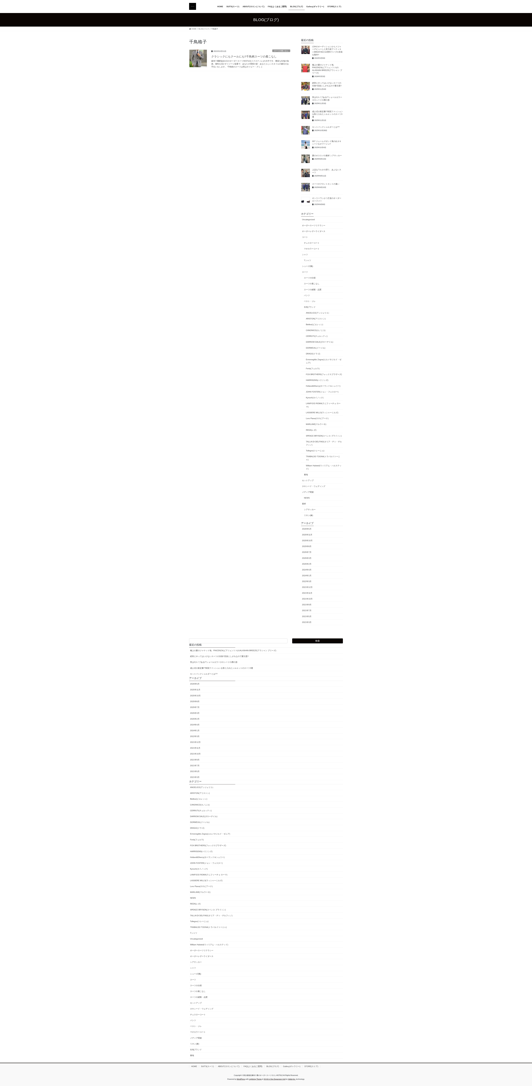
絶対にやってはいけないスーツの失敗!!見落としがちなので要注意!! (219, 656)
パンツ (307, 295)
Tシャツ (307, 260)
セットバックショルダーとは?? (326, 127)
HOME (194, 1066)
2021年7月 (306, 610)
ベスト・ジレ (310, 301)
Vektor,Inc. (292, 1079)
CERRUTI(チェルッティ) (317, 336)
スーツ (305, 272)
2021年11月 (307, 593)
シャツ (305, 254)
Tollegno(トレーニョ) (315, 451)
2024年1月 (306, 575)
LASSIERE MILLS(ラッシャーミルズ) (322, 412)
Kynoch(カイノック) (314, 397)
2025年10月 (307, 540)
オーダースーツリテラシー (313, 225)
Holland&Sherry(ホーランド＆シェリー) (323, 386)
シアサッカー (310, 509)
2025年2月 (306, 564)
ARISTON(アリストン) (316, 319)
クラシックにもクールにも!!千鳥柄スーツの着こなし (244, 56)
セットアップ (308, 480)
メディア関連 (308, 492)
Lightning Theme (255, 1079)
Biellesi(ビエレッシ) (314, 324)
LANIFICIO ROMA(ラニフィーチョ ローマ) (323, 405)
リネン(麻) (308, 515)
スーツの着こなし (281, 51)
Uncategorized (308, 219)
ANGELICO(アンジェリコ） (318, 313)
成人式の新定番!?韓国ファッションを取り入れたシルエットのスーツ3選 (327, 114)
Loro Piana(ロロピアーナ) (317, 418)
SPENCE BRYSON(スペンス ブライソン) (324, 436)
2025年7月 (306, 552)
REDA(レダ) (311, 430)
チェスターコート (311, 243)
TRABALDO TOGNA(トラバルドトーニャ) (323, 458)
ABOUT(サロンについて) (229, 1066)
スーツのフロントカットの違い (325, 184)
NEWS (307, 498)
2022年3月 (306, 581)
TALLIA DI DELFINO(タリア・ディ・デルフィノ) (324, 443)
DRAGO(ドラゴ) (313, 354)
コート (305, 237)
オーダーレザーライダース (313, 231)
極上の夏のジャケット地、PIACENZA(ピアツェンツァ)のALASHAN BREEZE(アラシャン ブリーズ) (233, 650)
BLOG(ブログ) (272, 1066)
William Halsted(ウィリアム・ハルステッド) (323, 467)
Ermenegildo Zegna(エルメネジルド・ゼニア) (323, 361)
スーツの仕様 (310, 278)
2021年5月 (306, 616)
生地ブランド (310, 307)
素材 (304, 504)
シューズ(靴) (307, 266)
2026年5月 (306, 529)
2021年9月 (306, 605)
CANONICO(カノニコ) (315, 330)
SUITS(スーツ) (207, 1066)
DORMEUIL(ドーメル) (315, 348)
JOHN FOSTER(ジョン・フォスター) (322, 392)
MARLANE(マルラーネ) (316, 424)
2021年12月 (307, 587)
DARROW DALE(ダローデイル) (319, 342)
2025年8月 (306, 546)
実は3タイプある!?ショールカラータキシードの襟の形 (213, 662)
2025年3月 (306, 558)
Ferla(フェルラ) (313, 368)
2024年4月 (306, 570)
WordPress (241, 1079)
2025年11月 (307, 535)
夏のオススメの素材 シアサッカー (327, 155)
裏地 (306, 474)
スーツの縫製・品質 (312, 289)
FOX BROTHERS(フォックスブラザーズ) (324, 374)
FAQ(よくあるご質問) (253, 1066)
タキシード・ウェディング (313, 486)
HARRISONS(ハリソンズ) (317, 380)
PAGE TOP (518, 1051)
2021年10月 (307, 599)
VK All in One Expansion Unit (274, 1079)
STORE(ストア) (311, 1066)
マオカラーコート (311, 249)
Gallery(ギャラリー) (291, 1066)
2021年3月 (306, 622)
